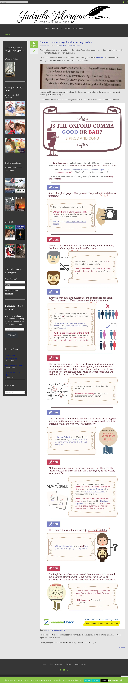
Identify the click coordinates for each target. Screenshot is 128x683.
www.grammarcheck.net (55, 630)
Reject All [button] (96, 680)
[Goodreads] (127, 2)
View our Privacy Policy (116, 680)
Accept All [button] (87, 680)
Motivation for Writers (14, 365)
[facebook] (120, 2)
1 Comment (77, 46)
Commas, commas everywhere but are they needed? (66, 42)
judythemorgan (45, 46)
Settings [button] (104, 680)
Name (7, 285)
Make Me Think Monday (66, 46)
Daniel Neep (99, 58)
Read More (122, 647)
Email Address (11, 279)
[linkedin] (123, 2)
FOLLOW (12, 335)
